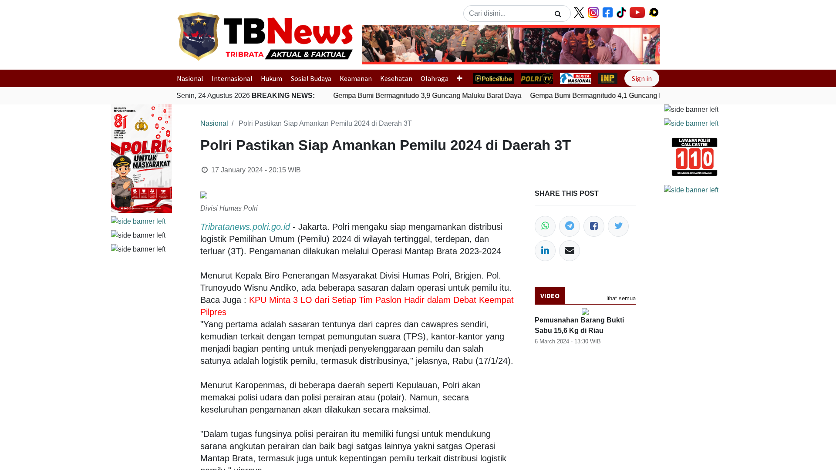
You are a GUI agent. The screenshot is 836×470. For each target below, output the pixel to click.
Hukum (271, 78)
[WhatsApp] (545, 226)
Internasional (232, 78)
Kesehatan (396, 78)
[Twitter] (618, 226)
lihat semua (621, 298)
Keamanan (356, 78)
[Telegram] (569, 226)
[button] (384, 44)
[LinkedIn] (545, 250)
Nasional (190, 78)
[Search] (557, 13)
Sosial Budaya (311, 78)
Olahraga (434, 78)
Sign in (642, 78)
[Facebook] (593, 226)
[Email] (569, 250)
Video (550, 295)
